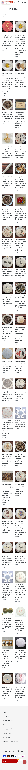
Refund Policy (7, 733)
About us (6, 716)
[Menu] (25, 2)
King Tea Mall (16, 764)
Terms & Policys (8, 720)
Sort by (4, 14)
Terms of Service (8, 729)
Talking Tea (6, 737)
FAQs (4, 712)
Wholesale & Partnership (10, 741)
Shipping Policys (8, 725)
